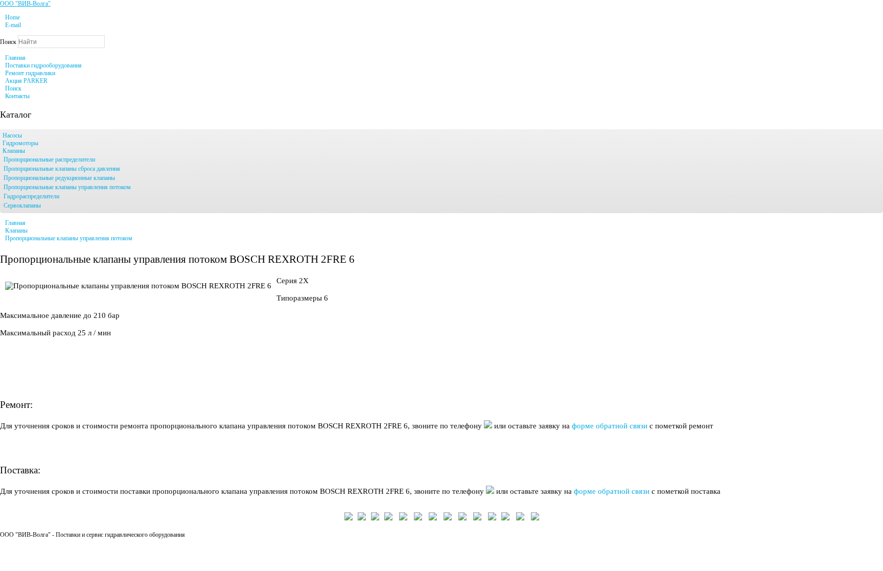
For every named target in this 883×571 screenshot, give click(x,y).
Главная (15, 57)
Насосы (12, 135)
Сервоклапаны (22, 205)
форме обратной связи (610, 426)
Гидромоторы (20, 143)
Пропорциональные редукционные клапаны (59, 177)
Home (12, 17)
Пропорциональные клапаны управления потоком (67, 187)
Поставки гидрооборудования (43, 65)
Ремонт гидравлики (30, 73)
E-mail (13, 25)
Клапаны (14, 150)
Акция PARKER (26, 80)
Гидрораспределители (31, 196)
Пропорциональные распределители (49, 159)
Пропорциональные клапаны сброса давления (62, 168)
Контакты (17, 96)
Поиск (8, 41)
